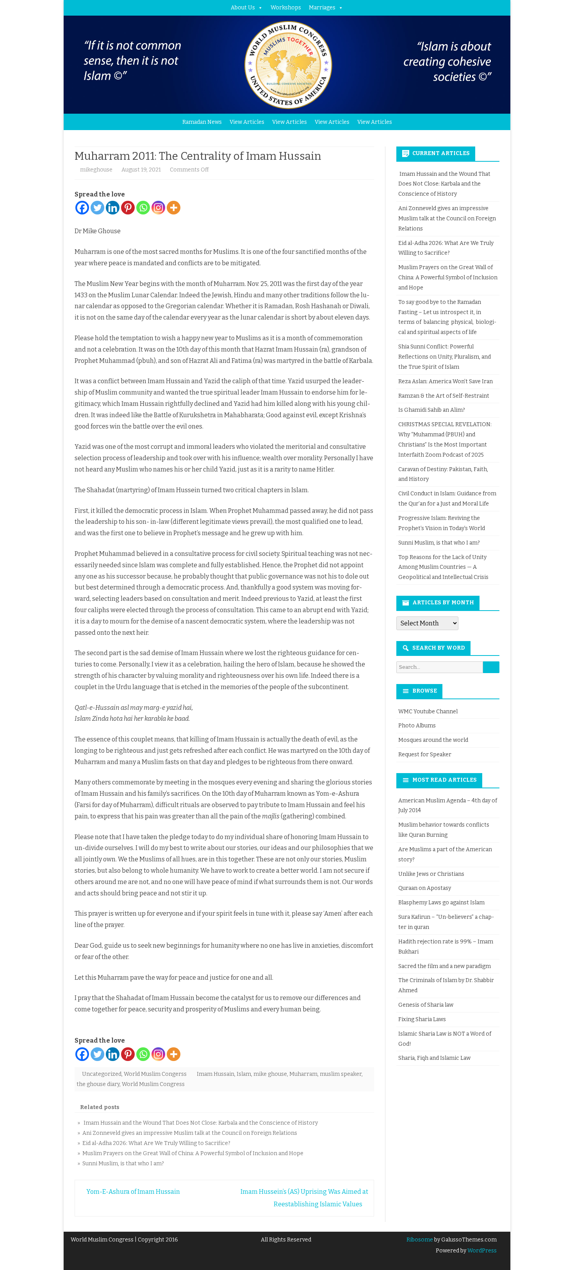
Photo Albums (417, 725)
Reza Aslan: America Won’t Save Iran (446, 381)
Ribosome (419, 1239)
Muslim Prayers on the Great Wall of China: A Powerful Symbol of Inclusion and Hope (447, 277)
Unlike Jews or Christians (431, 874)
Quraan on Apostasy (424, 888)
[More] (173, 207)
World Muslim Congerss (155, 1074)
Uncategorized (101, 1074)
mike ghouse (270, 1074)
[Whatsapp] (143, 207)
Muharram (303, 1074)
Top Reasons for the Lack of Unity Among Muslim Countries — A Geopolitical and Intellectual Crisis (443, 567)
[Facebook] (82, 207)
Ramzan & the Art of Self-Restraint (443, 396)
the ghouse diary (98, 1084)
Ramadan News (202, 122)
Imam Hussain (215, 1074)
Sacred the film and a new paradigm (444, 966)
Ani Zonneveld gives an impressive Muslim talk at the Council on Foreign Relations (447, 218)
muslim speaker (341, 1074)
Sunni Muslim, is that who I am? (439, 542)
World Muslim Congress (153, 1084)
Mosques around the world (433, 740)
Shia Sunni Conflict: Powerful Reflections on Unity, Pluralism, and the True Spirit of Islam (444, 356)
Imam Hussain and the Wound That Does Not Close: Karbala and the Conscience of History (444, 184)
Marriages (322, 7)
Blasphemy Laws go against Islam (441, 902)
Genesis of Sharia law (425, 1005)
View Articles (247, 122)
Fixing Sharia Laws (422, 1019)
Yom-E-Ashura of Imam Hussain (132, 1191)
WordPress (481, 1250)
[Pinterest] (128, 207)
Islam (244, 1074)
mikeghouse (96, 169)
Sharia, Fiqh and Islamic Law (434, 1058)
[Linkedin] (112, 207)
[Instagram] (158, 207)
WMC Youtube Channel (428, 711)
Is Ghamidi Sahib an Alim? (431, 410)
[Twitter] (97, 207)
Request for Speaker (424, 754)
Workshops (286, 7)
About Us (243, 7)
